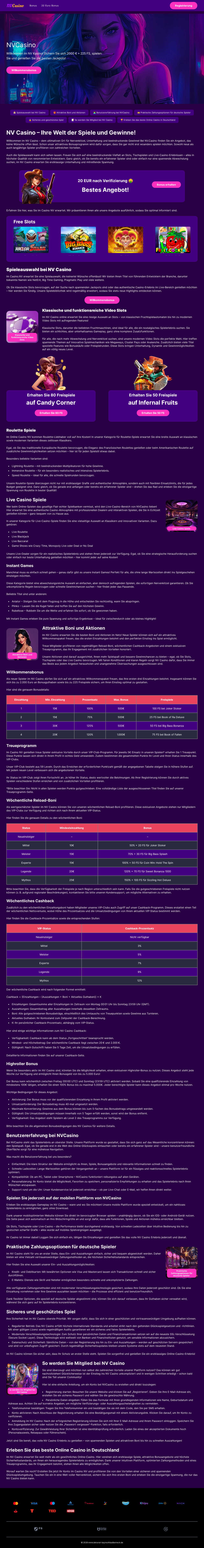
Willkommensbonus (23, 70)
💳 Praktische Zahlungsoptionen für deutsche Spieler (164, 112)
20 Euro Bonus (50, 5)
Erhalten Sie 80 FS (51, 412)
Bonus (33, 5)
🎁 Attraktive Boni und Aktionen (69, 112)
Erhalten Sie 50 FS (153, 412)
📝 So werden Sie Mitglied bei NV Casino (92, 120)
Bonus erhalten (166, 184)
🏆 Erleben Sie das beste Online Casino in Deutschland (147, 120)
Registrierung (183, 5)
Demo (31, 247)
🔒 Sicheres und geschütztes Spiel (46, 120)
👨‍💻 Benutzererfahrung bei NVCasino (111, 112)
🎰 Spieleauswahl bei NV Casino (29, 112)
